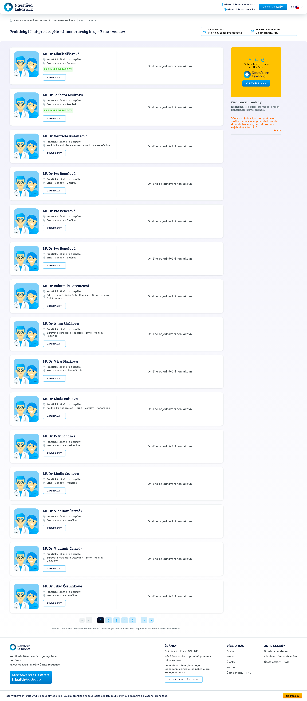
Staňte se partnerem (277, 651)
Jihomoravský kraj (64, 20)
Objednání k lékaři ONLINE (181, 651)
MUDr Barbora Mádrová (63, 94)
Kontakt (231, 667)
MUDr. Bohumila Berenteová (66, 285)
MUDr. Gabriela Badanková (65, 136)
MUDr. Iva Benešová (59, 173)
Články (231, 661)
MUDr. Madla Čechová (61, 473)
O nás (230, 651)
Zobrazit (54, 77)
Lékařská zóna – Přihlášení (280, 656)
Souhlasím (292, 695)
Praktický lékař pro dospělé (32, 20)
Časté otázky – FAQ (239, 672)
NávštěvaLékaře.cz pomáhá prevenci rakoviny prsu (188, 658)
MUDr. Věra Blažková (60, 361)
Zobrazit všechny (184, 679)
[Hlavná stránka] (11, 21)
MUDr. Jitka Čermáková (62, 586)
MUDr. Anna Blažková (61, 323)
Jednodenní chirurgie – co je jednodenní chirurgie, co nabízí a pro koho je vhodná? (187, 669)
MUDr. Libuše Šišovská (61, 53)
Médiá (230, 656)
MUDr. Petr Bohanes (59, 436)
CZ (292, 6)
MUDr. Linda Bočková (60, 398)
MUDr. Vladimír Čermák (63, 510)
